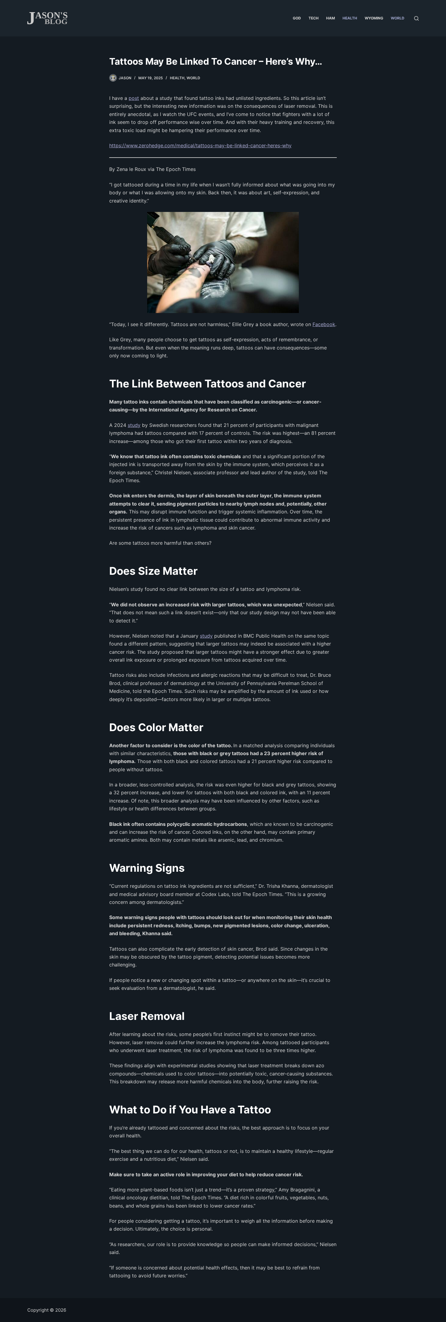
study (134, 425)
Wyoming (374, 18)
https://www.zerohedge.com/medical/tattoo (159, 145)
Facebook (324, 324)
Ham (330, 18)
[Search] (416, 18)
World (397, 18)
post (134, 98)
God (297, 18)
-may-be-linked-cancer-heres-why (252, 145)
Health (350, 18)
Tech (314, 18)
